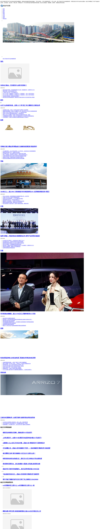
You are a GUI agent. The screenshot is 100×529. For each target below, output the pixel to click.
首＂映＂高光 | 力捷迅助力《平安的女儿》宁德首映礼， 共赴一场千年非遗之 (18, 93)
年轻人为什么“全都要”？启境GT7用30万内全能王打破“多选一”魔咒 (16, 114)
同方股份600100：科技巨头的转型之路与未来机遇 (13, 241)
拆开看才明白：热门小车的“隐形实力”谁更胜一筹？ (13, 364)
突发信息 (4, 18)
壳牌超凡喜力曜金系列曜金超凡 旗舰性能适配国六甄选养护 (18, 146)
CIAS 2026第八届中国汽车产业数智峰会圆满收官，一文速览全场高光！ (17, 369)
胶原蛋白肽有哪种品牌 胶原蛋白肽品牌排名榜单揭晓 (13, 158)
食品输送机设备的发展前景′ (8, 324)
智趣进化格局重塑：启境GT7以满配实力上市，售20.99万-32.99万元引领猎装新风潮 (20, 111)
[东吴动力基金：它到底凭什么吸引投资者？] (14, 82)
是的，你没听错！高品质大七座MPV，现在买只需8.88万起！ (15, 154)
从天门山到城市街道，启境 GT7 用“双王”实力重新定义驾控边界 (20, 105)
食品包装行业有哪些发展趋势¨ (9, 318)
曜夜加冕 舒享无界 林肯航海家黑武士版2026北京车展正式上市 (22, 511)
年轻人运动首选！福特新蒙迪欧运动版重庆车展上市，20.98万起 (16, 196)
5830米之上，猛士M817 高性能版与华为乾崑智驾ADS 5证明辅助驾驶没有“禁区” (25, 191)
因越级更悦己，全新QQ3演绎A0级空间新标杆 (12, 368)
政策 (4, 12)
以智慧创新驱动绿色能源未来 (9, 247)
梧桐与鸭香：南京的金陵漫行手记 (10, 91)
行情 (4, 14)
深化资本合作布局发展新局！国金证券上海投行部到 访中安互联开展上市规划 (18, 97)
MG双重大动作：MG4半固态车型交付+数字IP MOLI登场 (14, 153)
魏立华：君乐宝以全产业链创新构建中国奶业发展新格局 (14, 325)
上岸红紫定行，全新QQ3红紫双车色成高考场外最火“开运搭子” (16, 117)
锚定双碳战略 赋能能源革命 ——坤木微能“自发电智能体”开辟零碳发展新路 (18, 321)
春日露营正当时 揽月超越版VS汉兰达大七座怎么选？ (19, 453)
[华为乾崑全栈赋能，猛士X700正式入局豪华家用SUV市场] (42, 311)
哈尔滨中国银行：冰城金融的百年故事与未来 (12, 244)
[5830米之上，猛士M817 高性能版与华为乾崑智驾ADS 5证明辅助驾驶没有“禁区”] (23, 188)
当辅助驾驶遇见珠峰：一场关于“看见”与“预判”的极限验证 (15, 362)
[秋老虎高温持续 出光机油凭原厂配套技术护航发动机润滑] (19, 355)
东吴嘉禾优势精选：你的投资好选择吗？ (11, 96)
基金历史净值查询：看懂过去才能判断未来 (11, 246)
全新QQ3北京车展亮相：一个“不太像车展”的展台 (13, 198)
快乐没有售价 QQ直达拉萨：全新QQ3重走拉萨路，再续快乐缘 (15, 203)
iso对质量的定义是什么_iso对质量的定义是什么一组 (18, 485)
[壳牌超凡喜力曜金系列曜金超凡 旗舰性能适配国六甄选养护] (19, 143)
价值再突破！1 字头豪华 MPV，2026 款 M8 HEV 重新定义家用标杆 (16, 424)
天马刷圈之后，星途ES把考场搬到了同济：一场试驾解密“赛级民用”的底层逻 (26, 448)
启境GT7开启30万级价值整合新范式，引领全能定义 (13, 113)
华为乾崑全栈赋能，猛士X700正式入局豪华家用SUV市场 (17, 313)
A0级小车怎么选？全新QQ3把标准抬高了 (11, 197)
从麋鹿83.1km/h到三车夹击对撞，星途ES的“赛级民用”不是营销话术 (24, 443)
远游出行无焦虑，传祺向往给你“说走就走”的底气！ (13, 157)
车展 (4, 16)
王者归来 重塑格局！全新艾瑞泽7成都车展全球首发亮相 (17, 417)
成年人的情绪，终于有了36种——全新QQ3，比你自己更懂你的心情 (17, 363)
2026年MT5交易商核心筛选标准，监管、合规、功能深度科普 (15, 422)
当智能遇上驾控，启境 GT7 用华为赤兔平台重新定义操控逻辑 (15, 109)
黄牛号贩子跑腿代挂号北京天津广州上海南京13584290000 (20, 479)
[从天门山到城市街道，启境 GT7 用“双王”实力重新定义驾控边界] (0, 102)
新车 (4, 11)
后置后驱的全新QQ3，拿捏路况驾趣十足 (11, 199)
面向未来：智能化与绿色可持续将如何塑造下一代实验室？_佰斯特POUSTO (18, 245)
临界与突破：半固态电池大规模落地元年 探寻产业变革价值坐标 (20, 236)
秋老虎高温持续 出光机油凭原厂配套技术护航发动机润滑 (18, 358)
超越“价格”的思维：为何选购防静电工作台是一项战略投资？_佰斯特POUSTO (19, 89)
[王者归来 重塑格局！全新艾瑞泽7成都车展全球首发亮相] (31, 414)
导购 (4, 13)
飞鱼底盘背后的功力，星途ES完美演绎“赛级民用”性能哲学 (21, 474)
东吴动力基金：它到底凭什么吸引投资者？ (13, 85)
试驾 (4, 17)
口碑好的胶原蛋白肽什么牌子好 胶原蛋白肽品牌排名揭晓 (14, 155)
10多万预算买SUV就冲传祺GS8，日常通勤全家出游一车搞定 (15, 423)
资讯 (4, 10)
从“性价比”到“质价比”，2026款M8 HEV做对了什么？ (14, 240)
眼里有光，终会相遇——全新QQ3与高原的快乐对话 (13, 201)
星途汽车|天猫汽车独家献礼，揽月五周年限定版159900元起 (21, 469)
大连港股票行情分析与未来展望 (9, 323)
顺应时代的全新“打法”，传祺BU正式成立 (11, 152)
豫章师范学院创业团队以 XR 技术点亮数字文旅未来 (13, 242)
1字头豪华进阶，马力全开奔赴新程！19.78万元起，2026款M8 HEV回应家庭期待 (19, 151)
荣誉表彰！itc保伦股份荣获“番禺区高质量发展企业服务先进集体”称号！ (17, 319)
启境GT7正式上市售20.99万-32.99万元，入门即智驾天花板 (15, 112)
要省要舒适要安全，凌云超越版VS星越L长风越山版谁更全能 (21, 463)
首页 (4, 8)
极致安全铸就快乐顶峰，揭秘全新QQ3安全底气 (12, 202)
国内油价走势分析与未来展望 (9, 320)
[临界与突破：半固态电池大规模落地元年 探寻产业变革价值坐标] (19, 233)
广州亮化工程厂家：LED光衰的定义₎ (10, 92)
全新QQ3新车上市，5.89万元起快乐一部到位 (12, 367)
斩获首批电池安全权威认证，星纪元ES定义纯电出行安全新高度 (22, 458)
